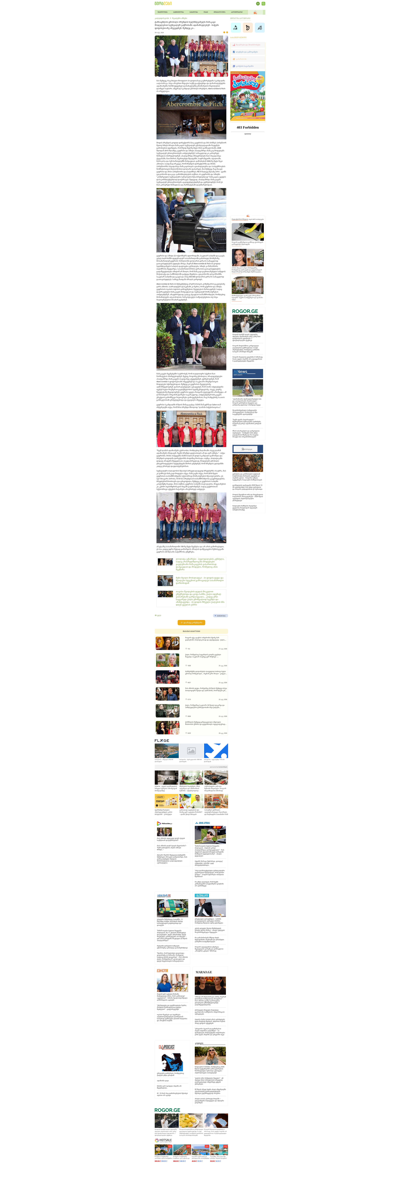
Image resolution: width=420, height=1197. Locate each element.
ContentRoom (218, 767)
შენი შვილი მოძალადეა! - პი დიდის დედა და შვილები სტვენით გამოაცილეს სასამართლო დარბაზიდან (200, 580)
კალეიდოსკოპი (162, 18)
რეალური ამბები (179, 18)
